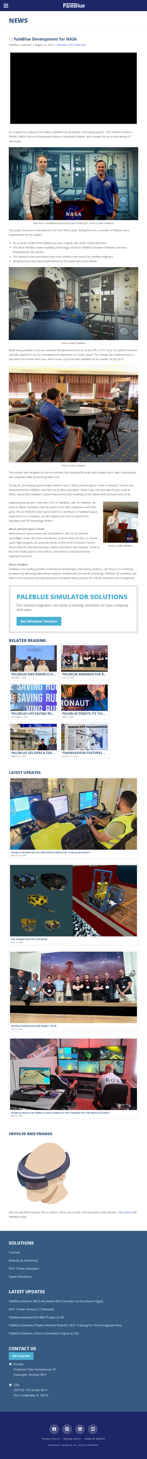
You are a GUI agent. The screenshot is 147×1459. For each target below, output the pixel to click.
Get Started (21, 1356)
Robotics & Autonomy (23, 1260)
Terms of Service (94, 1438)
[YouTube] (93, 1429)
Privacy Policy (51, 1438)
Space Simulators (20, 1277)
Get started (124, 1212)
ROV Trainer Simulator (24, 1268)
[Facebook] (54, 1429)
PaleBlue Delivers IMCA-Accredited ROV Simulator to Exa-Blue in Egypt (56, 1301)
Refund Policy (72, 1438)
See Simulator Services (39, 621)
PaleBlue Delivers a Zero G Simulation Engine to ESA (44, 1333)
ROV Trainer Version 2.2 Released (31, 1309)
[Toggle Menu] (6, 5)
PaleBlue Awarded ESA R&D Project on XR (36, 1317)
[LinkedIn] (80, 1429)
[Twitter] (67, 1429)
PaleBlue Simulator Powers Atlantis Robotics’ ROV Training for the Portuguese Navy (65, 1325)
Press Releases (77, 44)
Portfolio (62, 44)
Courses (14, 1252)
